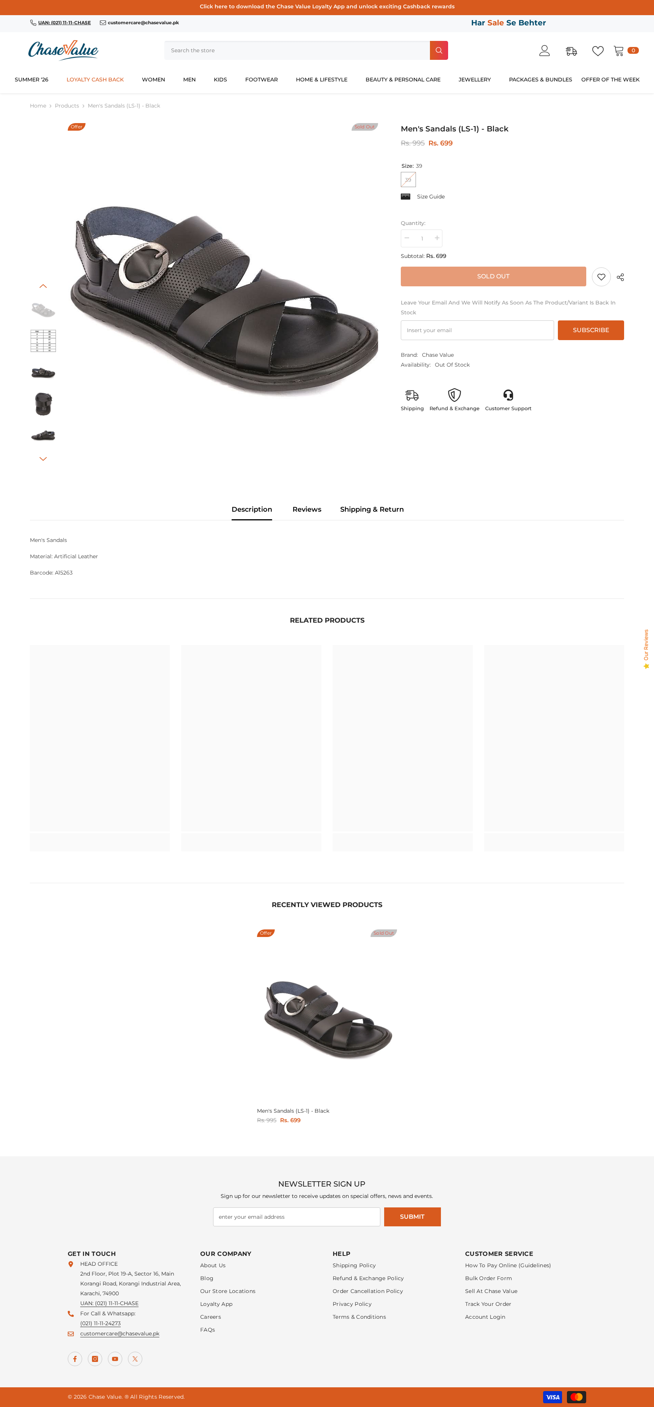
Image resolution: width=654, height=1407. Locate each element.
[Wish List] (601, 50)
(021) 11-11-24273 (100, 1323)
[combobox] (296, 50)
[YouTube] (115, 1359)
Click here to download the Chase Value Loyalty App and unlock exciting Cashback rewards (327, 6)
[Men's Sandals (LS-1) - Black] (327, 1017)
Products (67, 105)
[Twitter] (135, 1359)
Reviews (307, 509)
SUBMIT (412, 1216)
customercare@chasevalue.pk (119, 1333)
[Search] (306, 50)
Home (38, 105)
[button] (43, 286)
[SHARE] (617, 277)
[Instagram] (95, 1359)
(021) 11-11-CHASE (117, 1303)
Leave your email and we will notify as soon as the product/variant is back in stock (508, 307)
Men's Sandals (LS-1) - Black (293, 1110)
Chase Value (438, 354)
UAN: (87, 1303)
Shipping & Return (372, 509)
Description (252, 509)
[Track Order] (575, 50)
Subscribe (591, 330)
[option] (223, 294)
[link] (601, 276)
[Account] (548, 50)
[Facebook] (75, 1359)
